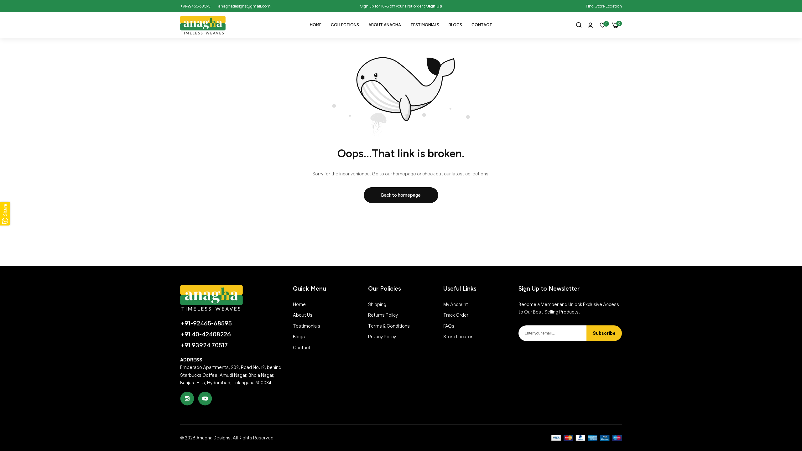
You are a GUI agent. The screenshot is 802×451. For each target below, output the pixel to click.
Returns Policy (383, 315)
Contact (301, 347)
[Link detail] (187, 398)
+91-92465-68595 (206, 323)
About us (302, 315)
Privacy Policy (382, 336)
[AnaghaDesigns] (203, 25)
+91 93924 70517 (204, 345)
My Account (455, 304)
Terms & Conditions (389, 326)
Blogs (299, 336)
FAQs (448, 326)
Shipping (377, 304)
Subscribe (604, 333)
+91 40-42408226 (205, 334)
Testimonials (306, 326)
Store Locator (457, 336)
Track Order (455, 315)
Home (299, 304)
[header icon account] (590, 25)
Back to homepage (401, 195)
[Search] (578, 25)
